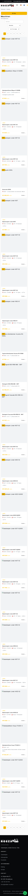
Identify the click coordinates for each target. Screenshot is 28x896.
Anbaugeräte (4, 857)
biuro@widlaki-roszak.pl (7, 884)
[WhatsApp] (25, 893)
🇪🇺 (24, 5)
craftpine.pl (21, 893)
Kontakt (3, 869)
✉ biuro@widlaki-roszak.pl (19, 1)
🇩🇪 (20, 5)
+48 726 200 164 (5, 881)
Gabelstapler (4, 854)
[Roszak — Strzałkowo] (7, 5)
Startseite (3, 9)
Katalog (8, 9)
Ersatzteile (3, 860)
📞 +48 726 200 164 (7, 1)
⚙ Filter (14, 13)
